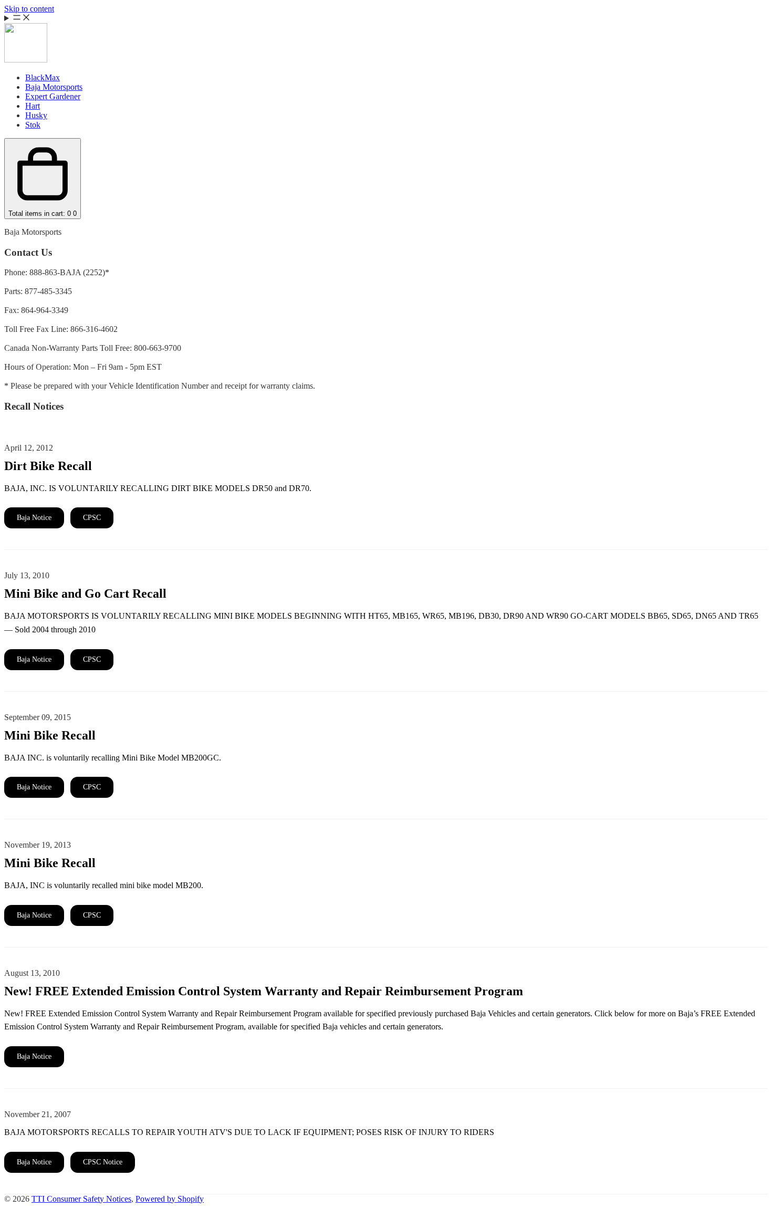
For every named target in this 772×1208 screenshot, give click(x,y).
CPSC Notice (102, 1162)
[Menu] (386, 18)
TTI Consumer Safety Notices (81, 1198)
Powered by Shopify (169, 1198)
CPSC (92, 518)
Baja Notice (34, 518)
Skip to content (29, 8)
